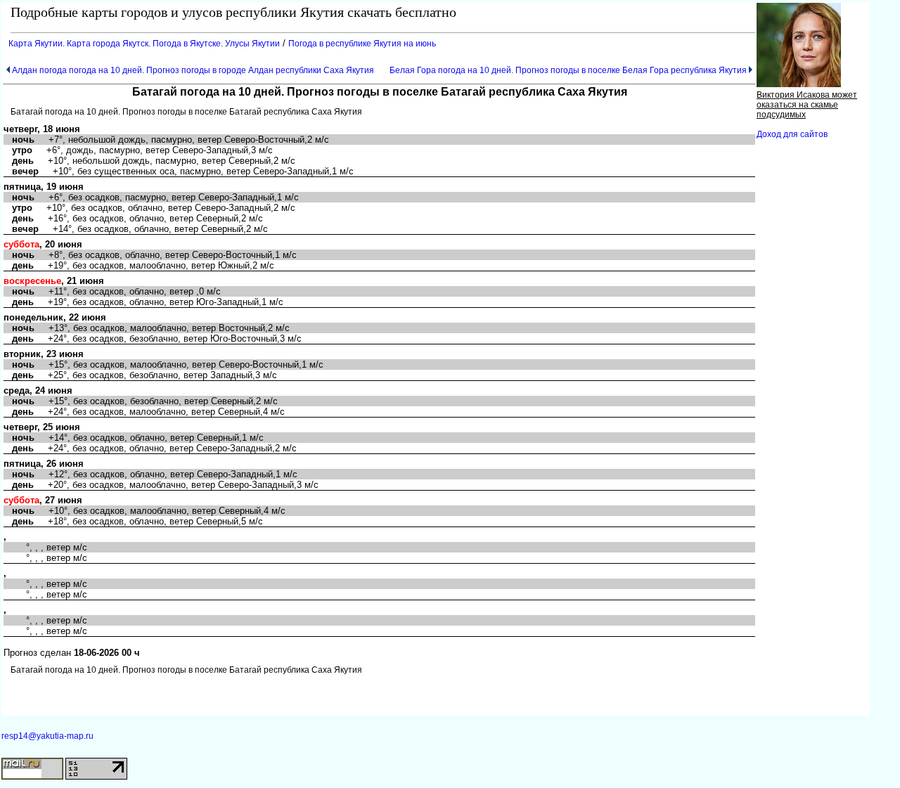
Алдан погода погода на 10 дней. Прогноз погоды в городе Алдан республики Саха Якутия (193, 70)
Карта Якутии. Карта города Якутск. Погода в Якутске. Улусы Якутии (144, 44)
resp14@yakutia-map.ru (47, 736)
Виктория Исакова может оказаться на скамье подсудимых (807, 105)
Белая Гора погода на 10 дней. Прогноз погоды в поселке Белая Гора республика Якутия (568, 70)
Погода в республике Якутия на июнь (362, 44)
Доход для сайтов (792, 134)
